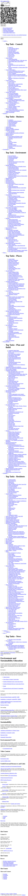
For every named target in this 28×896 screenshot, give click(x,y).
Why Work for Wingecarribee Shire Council (17, 89)
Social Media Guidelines (13, 94)
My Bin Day (11, 567)
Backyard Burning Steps (13, 222)
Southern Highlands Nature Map (7, 710)
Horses (9, 510)
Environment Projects (10, 183)
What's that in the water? (13, 240)
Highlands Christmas (12, 326)
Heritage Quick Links (12, 439)
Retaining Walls (11, 424)
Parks (9, 303)
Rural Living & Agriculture (11, 227)
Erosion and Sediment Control (14, 225)
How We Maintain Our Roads (14, 552)
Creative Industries (9, 128)
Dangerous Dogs (11, 508)
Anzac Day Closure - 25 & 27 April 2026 (14, 516)
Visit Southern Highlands (8, 863)
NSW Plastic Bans (12, 611)
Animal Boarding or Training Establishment (17, 500)
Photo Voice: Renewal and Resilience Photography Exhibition (16, 287)
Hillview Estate (11, 378)
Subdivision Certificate (13, 460)
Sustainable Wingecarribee (6, 737)
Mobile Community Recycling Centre (16, 577)
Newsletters (5, 875)
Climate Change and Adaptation (14, 233)
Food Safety (10, 544)
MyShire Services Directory (14, 314)
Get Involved (8, 194)
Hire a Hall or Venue (12, 300)
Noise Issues (10, 627)
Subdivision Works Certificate (14, 459)
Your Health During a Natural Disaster (16, 536)
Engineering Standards (13, 401)
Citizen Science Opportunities (14, 200)
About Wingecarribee (12, 59)
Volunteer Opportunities (13, 322)
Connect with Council (10, 92)
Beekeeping (10, 505)
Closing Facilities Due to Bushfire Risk (16, 283)
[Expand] (7, 41)
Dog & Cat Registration (13, 496)
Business (5, 113)
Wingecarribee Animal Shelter (14, 298)
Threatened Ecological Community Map (9, 715)
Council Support (11, 148)
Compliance (10, 624)
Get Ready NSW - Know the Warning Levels (17, 525)
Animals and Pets (9, 493)
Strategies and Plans (12, 107)
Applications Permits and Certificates (13, 367)
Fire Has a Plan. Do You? (13, 173)
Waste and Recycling (10, 565)
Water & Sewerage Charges (14, 604)
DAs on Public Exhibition (11, 369)
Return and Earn (11, 614)
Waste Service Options (13, 568)
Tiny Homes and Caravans (13, 428)
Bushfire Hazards (11, 171)
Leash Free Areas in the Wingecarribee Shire (17, 498)
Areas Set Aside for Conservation (15, 211)
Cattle (9, 506)
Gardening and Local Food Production (16, 234)
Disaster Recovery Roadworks (14, 556)
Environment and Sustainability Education (17, 203)
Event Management (12, 144)
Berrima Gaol (11, 380)
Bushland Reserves (10, 178)
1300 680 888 (8, 848)
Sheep (9, 513)
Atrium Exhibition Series (13, 272)
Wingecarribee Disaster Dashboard (15, 526)
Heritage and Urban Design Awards (15, 437)
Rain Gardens (11, 422)
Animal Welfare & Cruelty (13, 502)
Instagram (5, 877)
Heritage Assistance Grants (13, 436)
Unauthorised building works (14, 629)
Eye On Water (5, 790)
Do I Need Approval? (10, 404)
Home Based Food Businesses (14, 421)
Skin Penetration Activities (13, 547)
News (4, 633)
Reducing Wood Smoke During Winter (16, 628)
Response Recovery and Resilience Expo (16, 288)
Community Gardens (12, 198)
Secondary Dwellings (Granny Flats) (15, 426)
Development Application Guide (12, 385)
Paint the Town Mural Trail (13, 280)
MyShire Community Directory (12, 311)
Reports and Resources (13, 186)
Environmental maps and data (14, 217)
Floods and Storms (12, 529)
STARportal (3, 805)
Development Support (10, 391)
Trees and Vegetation (10, 237)
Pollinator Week (5, 801)
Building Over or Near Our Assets (15, 587)
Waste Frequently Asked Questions (15, 569)
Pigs (9, 511)
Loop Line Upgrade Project (14, 384)
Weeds (4, 686)
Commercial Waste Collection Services (16, 571)
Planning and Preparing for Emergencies (16, 532)
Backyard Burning (12, 623)
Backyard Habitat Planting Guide (10, 697)
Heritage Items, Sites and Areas (14, 431)
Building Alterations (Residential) (15, 408)
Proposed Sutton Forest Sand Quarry (15, 383)
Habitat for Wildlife (12, 201)
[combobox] (11, 37)
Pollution (7, 218)
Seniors (9, 338)
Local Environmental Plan (11, 442)
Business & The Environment (14, 223)
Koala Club (10, 205)
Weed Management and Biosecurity (13, 243)
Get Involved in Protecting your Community (17, 170)
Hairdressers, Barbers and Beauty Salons (16, 545)
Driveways (10, 414)
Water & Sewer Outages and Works (13, 607)
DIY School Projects (12, 775)
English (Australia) (15, 34)
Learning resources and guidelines (15, 613)
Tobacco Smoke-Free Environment (15, 549)
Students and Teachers (15, 803)
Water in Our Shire (9, 238)
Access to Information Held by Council (16, 71)
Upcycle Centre (11, 580)
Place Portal (10, 324)
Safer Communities (12, 335)
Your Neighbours (9, 622)
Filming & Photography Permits (12, 521)
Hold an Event (9, 135)
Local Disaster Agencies (13, 289)
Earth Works (10, 416)
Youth (9, 339)
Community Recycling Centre (14, 574)
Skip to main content (5, 1)
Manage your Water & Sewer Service (16, 591)
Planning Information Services (14, 397)
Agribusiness (8, 127)
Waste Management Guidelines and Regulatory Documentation (15, 583)
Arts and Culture (9, 270)
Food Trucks (11, 419)
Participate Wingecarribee (8, 862)
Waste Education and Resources (14, 581)
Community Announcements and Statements (15, 645)
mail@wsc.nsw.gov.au (8, 850)
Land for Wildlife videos (6, 760)
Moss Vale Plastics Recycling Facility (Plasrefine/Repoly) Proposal (16, 372)
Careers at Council (9, 80)
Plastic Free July (11, 619)
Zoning (9, 393)
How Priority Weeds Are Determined (16, 251)
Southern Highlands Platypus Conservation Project (13, 683)
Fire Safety (10, 402)
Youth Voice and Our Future (14, 231)
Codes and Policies (12, 104)
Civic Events (8, 290)
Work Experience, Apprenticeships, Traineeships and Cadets (15, 84)
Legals (7, 893)
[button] (14, 691)
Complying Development (13, 450)
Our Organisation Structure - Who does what (17, 60)
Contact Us (8, 632)
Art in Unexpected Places (13, 274)
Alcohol (10, 141)
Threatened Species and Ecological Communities (13, 688)
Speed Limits (11, 564)
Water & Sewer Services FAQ (14, 603)
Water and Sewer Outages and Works (16, 598)
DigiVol (4, 786)
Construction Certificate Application (15, 455)
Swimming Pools (11, 308)
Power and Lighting (12, 142)
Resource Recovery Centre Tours (15, 615)
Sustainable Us (9, 229)
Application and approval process (15, 137)
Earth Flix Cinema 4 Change (14, 196)
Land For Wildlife (12, 204)
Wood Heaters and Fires (13, 429)
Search (2, 651)
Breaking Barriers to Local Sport (15, 333)
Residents (5, 473)
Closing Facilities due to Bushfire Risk (16, 296)
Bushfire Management (10, 165)
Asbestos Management (13, 219)
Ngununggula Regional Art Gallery (15, 276)
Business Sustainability (13, 236)
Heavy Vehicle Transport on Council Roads (17, 563)
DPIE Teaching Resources (6, 780)
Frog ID (4, 793)
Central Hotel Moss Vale (13, 381)
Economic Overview (10, 130)
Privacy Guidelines (12, 73)
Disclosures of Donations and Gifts (15, 72)
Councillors (10, 63)
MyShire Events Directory (13, 312)
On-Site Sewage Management (14, 593)
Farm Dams (10, 417)
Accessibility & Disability (13, 332)
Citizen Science (6, 677)
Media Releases (9, 644)
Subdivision (10, 427)
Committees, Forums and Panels (15, 99)
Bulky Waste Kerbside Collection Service (16, 570)
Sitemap (15, 893)
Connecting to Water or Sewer (14, 588)
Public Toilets (11, 305)
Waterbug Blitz (5, 796)
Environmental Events (12, 199)
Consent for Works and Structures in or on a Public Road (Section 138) (17, 464)
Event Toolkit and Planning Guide (15, 136)
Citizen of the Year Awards (13, 293)
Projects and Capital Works (11, 108)
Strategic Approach (10, 134)
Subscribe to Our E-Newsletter (14, 95)
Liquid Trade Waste (12, 590)
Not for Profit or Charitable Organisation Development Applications (16, 389)
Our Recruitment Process (13, 88)
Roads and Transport (10, 340)
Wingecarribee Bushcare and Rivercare (16, 197)
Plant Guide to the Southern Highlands (16, 216)
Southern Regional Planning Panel (13, 469)
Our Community (9, 325)
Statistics (10, 327)
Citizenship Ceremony (13, 294)
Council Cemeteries (12, 299)
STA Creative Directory (13, 278)
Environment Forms (10, 181)
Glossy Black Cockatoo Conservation (16, 184)
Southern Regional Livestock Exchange (16, 306)
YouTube (5, 876)
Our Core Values (11, 87)
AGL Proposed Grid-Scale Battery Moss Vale (17, 374)
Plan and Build (6, 341)
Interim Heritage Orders (13, 435)
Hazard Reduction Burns (13, 167)
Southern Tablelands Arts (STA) (15, 275)
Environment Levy (9, 180)
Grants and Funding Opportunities (15, 318)
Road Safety (10, 557)
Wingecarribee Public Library (9, 865)
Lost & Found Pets (12, 497)
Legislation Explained (12, 249)
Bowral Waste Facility (12, 382)
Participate (8, 315)
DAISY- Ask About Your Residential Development (16, 368)
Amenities (10, 143)
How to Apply (11, 82)
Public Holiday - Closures (11, 550)
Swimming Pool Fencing (13, 403)
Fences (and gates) (12, 626)
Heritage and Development (13, 433)
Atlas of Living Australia (6, 768)
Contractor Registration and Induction (16, 109)
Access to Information (10, 69)
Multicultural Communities (13, 337)
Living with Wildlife (12, 209)
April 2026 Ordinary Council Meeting (16, 646)
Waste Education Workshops (14, 617)
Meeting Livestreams (12, 101)
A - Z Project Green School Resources (16, 206)
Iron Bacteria (11, 226)
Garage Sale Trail (11, 610)
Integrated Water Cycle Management (15, 589)
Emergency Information (10, 523)
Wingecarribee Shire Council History (16, 61)
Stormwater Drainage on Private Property (16, 395)
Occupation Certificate (13, 457)
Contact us (5, 630)
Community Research (12, 316)
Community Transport (12, 328)
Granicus (23, 894)
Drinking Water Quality (13, 606)
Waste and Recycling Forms (14, 572)
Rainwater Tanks (4, 735)
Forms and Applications (13, 93)
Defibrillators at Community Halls (15, 301)
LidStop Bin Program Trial (13, 620)
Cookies (11, 893)
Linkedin (5, 878)
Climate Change (9, 179)
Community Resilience (10, 281)
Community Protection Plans (14, 172)
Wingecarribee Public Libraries (14, 309)
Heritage (7, 430)
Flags (9, 62)
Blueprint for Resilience (13, 282)
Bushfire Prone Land (12, 409)
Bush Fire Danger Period (13, 168)
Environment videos (5, 758)
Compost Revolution (12, 616)
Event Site (10, 138)
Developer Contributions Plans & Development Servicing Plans (15, 399)
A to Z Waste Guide (12, 609)
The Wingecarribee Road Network (15, 560)
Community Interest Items (11, 370)
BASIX (10, 396)
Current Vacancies (12, 81)
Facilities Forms (11, 302)
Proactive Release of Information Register (16, 74)
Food (9, 140)
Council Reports (11, 105)
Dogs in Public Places (12, 504)
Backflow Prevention (12, 585)
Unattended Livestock (12, 515)
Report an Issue (9, 542)
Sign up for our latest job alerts (14, 86)
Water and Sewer (9, 584)
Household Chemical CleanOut (14, 576)
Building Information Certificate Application (17, 454)
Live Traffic (10, 562)
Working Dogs (11, 509)
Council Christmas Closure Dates (12, 519)
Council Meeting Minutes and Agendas (16, 100)
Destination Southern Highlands (12, 129)
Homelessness (11, 334)
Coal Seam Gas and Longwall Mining (16, 224)
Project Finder (5, 784)
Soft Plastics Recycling (13, 575)
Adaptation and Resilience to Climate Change (10, 730)
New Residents (9, 539)
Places (4, 252)
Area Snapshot (11, 131)
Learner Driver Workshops (13, 561)
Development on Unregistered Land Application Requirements (15, 412)
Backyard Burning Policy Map (14, 220)
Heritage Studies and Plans (13, 434)
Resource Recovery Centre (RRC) (15, 578)
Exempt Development (12, 387)
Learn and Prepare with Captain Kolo (16, 285)
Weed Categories (11, 244)
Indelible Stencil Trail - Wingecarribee (16, 279)
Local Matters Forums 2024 (14, 97)
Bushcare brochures (5, 704)
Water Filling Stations (12, 595)
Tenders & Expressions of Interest (13, 111)
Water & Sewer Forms (13, 597)
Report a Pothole (11, 555)
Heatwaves (10, 530)
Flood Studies (11, 242)
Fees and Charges (9, 538)
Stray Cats (10, 499)
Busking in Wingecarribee (13, 273)
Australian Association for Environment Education (11, 766)
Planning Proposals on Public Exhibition (14, 468)
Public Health (8, 543)
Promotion (10, 147)
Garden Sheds (11, 420)
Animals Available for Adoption (14, 495)
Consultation (11, 319)
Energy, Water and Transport (14, 232)
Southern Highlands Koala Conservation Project (13, 681)
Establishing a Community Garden (11, 699)
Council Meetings (9, 98)
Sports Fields (11, 307)
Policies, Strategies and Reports (12, 102)
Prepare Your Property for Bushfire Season (17, 166)
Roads (7, 551)
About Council (9, 58)
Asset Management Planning (12, 517)
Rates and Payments (10, 541)
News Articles (9, 640)
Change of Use (11, 410)
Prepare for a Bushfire (12, 524)
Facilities (7, 295)
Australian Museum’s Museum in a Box (9, 773)
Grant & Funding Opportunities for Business (15, 132)
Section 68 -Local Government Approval (16, 462)
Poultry (9, 512)
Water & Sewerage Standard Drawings (16, 601)
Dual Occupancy (11, 415)
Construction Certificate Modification (16, 456)
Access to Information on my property (16, 394)
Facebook (5, 874)
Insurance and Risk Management (15, 145)
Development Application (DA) (14, 444)
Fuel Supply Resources (13, 377)
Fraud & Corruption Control (14, 106)
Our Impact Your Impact (13, 230)
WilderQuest (3, 809)
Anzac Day (10, 292)
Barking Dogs (11, 503)
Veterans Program (12, 91)
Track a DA (8, 470)
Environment (5, 149)
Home (2, 652)
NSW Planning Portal (10, 443)
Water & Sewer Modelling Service (15, 600)
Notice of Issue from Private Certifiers (16, 461)
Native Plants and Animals (11, 207)
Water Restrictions (12, 602)
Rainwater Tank (11, 423)
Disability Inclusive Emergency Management (17, 537)
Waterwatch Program (12, 239)
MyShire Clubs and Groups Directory (16, 313)
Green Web (10, 185)
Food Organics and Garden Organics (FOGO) (17, 621)
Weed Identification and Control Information (17, 247)
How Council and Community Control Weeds (17, 250)
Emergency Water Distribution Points (16, 596)
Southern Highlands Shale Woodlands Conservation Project (16, 193)
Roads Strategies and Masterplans (15, 558)
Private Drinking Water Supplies (15, 548)
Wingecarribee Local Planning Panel (13, 472)
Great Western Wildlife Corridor (14, 210)
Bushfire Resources (12, 174)
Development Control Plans (11, 390)
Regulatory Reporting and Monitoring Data (17, 594)
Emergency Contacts (12, 528)
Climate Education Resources (7, 777)
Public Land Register (10, 112)
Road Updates (11, 554)
